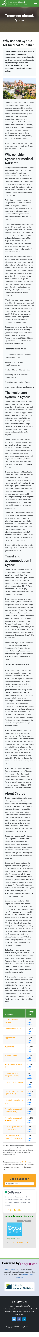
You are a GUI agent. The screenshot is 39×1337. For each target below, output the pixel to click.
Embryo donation (11, 1056)
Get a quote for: (20, 1178)
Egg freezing (9, 1047)
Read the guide (15, 1210)
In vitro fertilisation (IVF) (14, 1082)
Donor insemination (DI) (14, 1029)
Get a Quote (30, 1023)
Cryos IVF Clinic (13, 1238)
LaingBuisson (10, 1269)
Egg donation (10, 1038)
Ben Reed (25, 1162)
